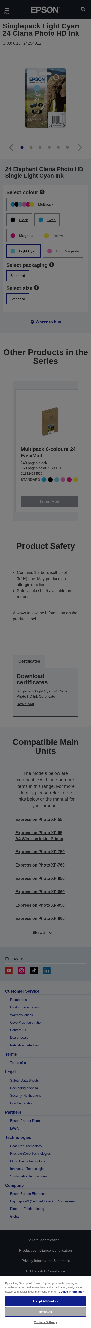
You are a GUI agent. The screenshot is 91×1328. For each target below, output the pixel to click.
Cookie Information (71, 1291)
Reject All (45, 1311)
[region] (45, 1302)
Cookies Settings (45, 1322)
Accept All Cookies (45, 1301)
